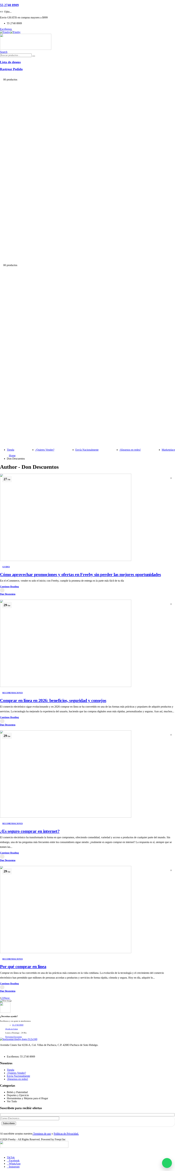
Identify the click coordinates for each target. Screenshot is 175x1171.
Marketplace (168, 449)
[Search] (33, 56)
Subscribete (9, 1123)
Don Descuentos (7, 594)
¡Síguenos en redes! (130, 449)
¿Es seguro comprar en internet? (29, 831)
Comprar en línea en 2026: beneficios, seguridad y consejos (53, 700)
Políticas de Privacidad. (66, 1133)
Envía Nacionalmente (87, 449)
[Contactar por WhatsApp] (167, 1163)
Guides (6, 567)
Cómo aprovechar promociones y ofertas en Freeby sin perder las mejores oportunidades (80, 574)
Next (7, 998)
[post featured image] (65, 560)
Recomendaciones (12, 693)
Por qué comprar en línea (23, 966)
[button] (3, 51)
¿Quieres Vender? (44, 449)
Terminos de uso (41, 1133)
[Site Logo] (10, 32)
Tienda (10, 449)
